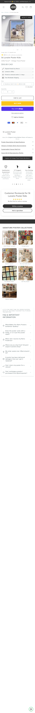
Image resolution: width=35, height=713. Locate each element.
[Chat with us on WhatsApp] (31, 709)
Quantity (3, 89)
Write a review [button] (17, 206)
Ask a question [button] (17, 210)
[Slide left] (14, 50)
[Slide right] (21, 50)
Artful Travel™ (6, 61)
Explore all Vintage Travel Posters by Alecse (17, 158)
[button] (4, 7)
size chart (29, 86)
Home (2, 12)
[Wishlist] (27, 7)
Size (2, 81)
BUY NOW (17, 103)
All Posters (6, 12)
